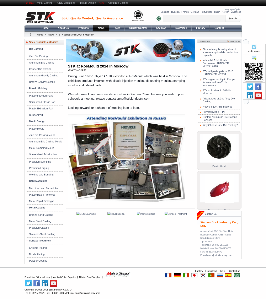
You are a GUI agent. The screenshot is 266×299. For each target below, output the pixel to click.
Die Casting (36, 49)
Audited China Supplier (64, 277)
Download (181, 28)
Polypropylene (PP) (214, 111)
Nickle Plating (37, 254)
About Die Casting (118, 2)
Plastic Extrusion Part (41, 108)
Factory (200, 28)
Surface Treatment (40, 240)
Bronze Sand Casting (41, 214)
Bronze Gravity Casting (42, 82)
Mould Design (88, 2)
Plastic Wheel (219, 166)
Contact (219, 28)
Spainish (165, 12)
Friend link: (30, 277)
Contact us (234, 271)
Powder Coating (38, 260)
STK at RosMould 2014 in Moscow (76, 34)
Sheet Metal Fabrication (43, 154)
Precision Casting (39, 227)
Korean (225, 12)
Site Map (161, 28)
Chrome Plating (38, 247)
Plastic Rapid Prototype (42, 194)
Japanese (236, 12)
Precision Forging (39, 168)
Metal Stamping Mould (41, 148)
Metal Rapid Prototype (41, 201)
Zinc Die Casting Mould (42, 135)
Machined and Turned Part (44, 188)
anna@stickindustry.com (219, 255)
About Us (63, 28)
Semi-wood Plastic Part (42, 102)
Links (223, 271)
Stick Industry (43, 277)
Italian (217, 12)
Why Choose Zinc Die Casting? (220, 125)
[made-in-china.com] (118, 277)
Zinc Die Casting (38, 56)
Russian (175, 12)
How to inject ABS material (217, 106)
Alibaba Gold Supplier (89, 277)
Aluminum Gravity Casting (43, 75)
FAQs (117, 28)
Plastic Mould (36, 128)
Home (45, 28)
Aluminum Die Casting (41, 62)
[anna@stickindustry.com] (254, 59)
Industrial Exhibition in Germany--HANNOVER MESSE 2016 (216, 63)
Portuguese (206, 12)
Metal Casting (45, 2)
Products (83, 28)
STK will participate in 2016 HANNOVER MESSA (218, 73)
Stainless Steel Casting (42, 234)
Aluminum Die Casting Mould (45, 141)
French (185, 12)
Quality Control (138, 28)
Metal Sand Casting (40, 221)
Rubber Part (36, 115)
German (195, 12)
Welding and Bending (41, 174)
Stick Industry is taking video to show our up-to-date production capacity (220, 52)
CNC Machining (66, 2)
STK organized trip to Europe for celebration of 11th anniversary (219, 82)
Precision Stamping (40, 161)
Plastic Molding (38, 88)
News (101, 28)
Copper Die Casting (40, 69)
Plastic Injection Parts (41, 95)
